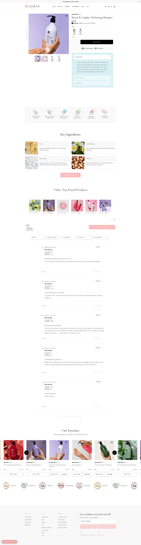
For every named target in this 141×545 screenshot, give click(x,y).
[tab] (102, 227)
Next (114, 452)
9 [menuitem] (77, 416)
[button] (25, 203)
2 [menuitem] (65, 416)
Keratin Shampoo (76, 465)
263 (80, 14)
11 (125, 462)
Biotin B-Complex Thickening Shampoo (57, 465)
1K (80, 462)
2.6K (35, 462)
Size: (73, 26)
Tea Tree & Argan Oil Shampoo (103, 465)
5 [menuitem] (70, 416)
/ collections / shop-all (26, 32)
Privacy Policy (92, 535)
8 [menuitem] (75, 416)
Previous (26, 452)
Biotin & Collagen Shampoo (34, 465)
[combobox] (39, 237)
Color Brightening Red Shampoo (13, 465)
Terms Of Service (100, 535)
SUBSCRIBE (98, 526)
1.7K (103, 462)
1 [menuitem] (63, 416)
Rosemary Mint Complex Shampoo (127, 465)
